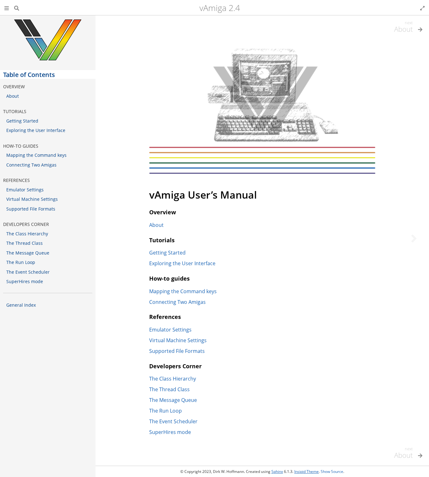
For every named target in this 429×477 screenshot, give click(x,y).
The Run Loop (165, 410)
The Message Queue (173, 400)
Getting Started (167, 252)
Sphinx (277, 471)
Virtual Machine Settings (178, 340)
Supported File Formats (177, 351)
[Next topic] (414, 238)
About (156, 225)
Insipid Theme (306, 471)
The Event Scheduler (173, 421)
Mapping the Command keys (183, 291)
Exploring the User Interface (182, 263)
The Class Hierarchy (172, 378)
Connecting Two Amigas (177, 302)
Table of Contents (29, 74)
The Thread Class (169, 389)
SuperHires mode (170, 432)
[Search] (17, 8)
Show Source (332, 471)
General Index (21, 305)
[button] (7, 8)
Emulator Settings (170, 329)
